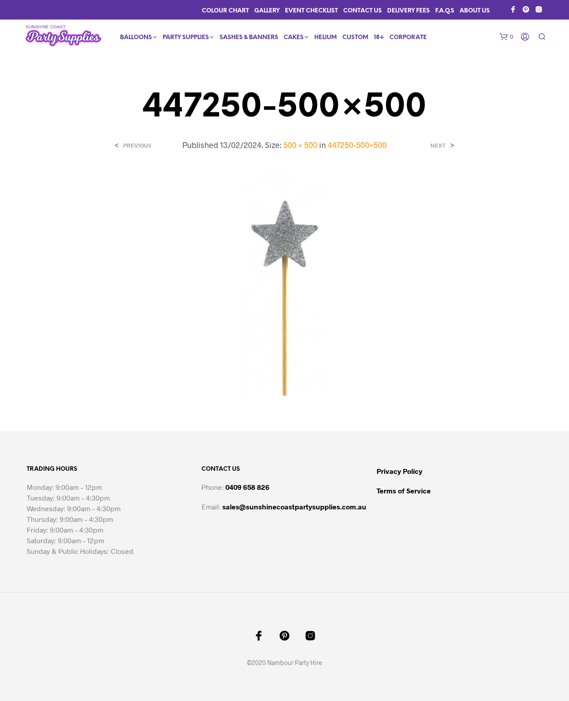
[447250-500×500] (284, 284)
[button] (506, 36)
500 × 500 (300, 145)
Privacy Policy (399, 471)
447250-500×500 (357, 145)
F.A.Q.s (444, 11)
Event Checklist (311, 11)
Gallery (267, 11)
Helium (325, 37)
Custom (355, 37)
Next (438, 145)
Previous (137, 145)
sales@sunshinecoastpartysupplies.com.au (294, 506)
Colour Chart (225, 11)
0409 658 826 (247, 487)
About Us (475, 11)
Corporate (408, 37)
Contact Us (362, 11)
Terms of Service (404, 490)
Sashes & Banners (249, 37)
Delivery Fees (408, 11)
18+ (379, 37)
